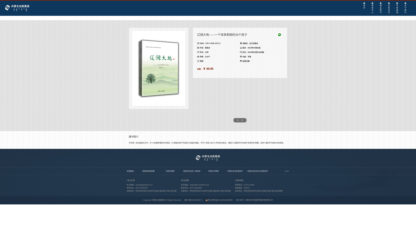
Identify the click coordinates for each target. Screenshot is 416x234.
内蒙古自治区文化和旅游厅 (257, 171)
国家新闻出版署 (148, 171)
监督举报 (239, 180)
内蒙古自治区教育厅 (235, 171)
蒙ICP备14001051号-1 (193, 200)
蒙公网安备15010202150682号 (220, 200)
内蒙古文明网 (213, 171)
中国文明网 (170, 171)
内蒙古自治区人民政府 (191, 171)
